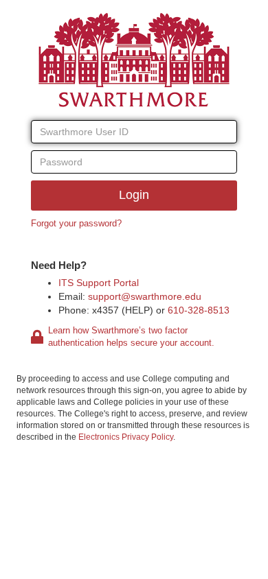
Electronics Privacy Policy (125, 437)
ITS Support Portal (98, 282)
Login (134, 195)
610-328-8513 (199, 310)
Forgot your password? (76, 223)
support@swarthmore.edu (144, 296)
